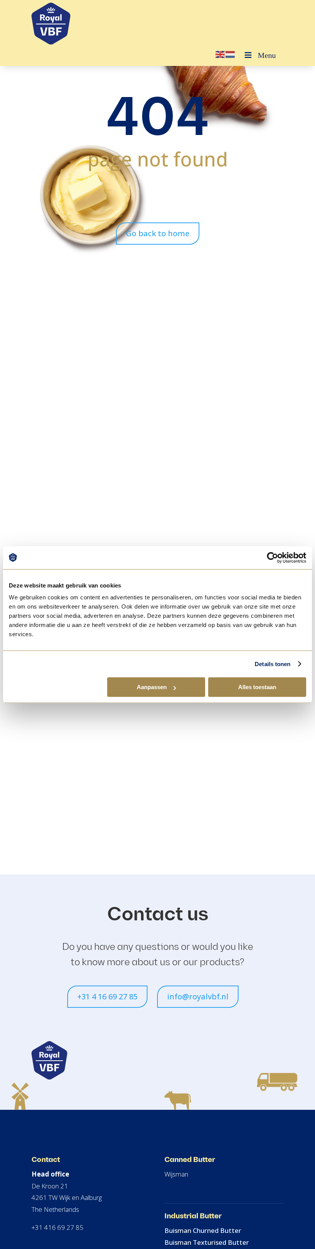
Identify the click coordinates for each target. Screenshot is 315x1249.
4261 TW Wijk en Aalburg (67, 1197)
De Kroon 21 (50, 1186)
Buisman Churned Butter (202, 1230)
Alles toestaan (257, 687)
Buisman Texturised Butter (206, 1242)
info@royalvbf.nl (198, 996)
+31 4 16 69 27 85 (107, 996)
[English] (220, 54)
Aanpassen (152, 687)
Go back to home (157, 233)
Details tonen (272, 664)
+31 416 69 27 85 (57, 1227)
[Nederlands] (230, 54)
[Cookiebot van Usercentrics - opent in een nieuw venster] (272, 557)
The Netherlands (55, 1209)
